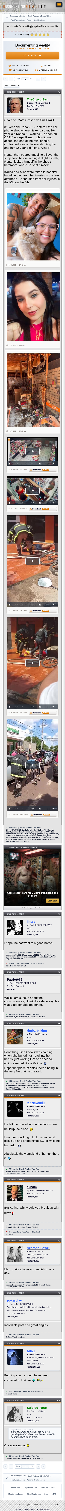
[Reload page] (6, 18)
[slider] (55, 808)
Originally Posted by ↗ (22, 1430)
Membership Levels (15, 1494)
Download (40, 470)
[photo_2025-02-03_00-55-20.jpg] (34, 390)
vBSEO (47, 1509)
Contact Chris (15, 1488)
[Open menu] (59, 4)
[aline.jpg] (34, 306)
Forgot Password (30, 1488)
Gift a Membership (34, 1494)
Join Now (30, 55)
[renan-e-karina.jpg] (34, 226)
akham (32, 1187)
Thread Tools (10, 86)
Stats (46, 1494)
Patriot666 (14, 979)
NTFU (54, 1494)
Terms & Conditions (47, 1488)
